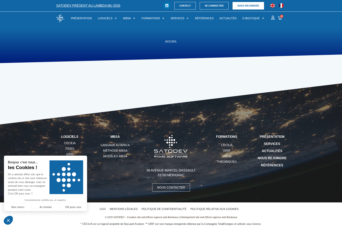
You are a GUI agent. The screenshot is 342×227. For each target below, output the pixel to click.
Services (177, 18)
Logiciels (105, 18)
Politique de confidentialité (164, 209)
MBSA (127, 18)
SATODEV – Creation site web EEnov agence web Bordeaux (146, 217)
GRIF (69, 154)
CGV (103, 209)
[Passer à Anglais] (272, 5)
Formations (151, 18)
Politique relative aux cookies (214, 209)
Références (204, 18)
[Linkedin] (166, 5)
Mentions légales (124, 209)
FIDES (70, 148)
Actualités (228, 18)
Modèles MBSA (115, 156)
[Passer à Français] (281, 5)
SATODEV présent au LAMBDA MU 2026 (88, 5)
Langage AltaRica (115, 145)
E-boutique (251, 18)
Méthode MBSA (115, 150)
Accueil (171, 41)
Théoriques (227, 161)
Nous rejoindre (272, 158)
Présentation (81, 18)
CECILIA (70, 143)
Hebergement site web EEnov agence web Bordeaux (208, 217)
